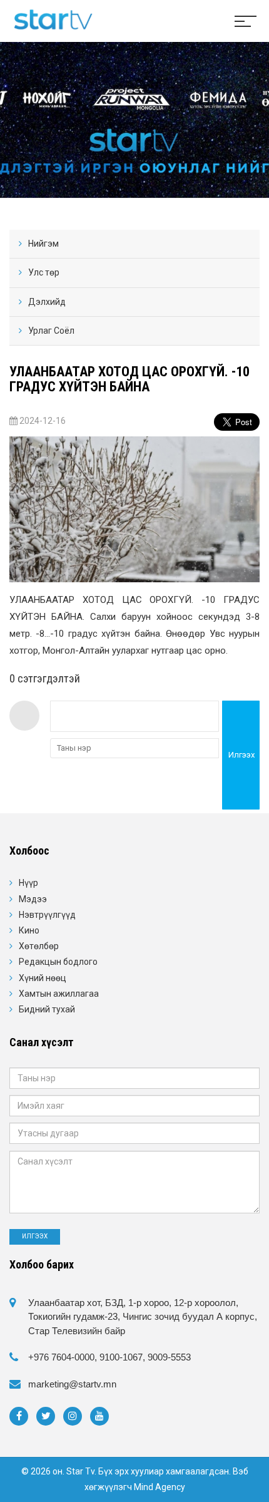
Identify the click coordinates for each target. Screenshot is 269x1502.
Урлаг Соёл (51, 331)
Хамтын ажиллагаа (59, 994)
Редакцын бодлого (58, 962)
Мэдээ (33, 899)
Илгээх (241, 754)
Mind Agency (159, 1487)
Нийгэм (43, 244)
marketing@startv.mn (72, 1384)
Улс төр (43, 272)
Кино (29, 930)
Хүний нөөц (42, 978)
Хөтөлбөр (39, 946)
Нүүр (28, 883)
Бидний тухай (47, 1009)
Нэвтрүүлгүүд (47, 915)
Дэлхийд (47, 302)
